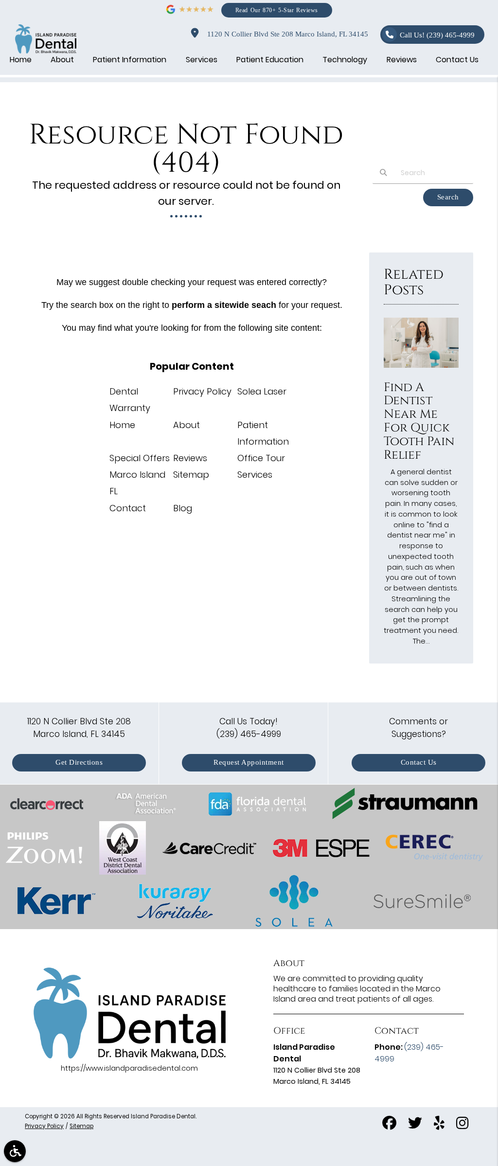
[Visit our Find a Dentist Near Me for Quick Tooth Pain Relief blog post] (421, 370)
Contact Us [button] (457, 59)
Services (254, 474)
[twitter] (415, 1124)
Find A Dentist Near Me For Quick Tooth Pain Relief (419, 421)
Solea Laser (261, 391)
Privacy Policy (202, 391)
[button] (15, 1151)
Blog (182, 508)
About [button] (62, 59)
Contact (127, 508)
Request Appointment (248, 762)
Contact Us (419, 762)
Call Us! (437, 35)
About (186, 425)
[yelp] (439, 1124)
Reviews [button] (402, 59)
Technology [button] (344, 59)
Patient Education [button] (269, 59)
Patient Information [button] (129, 59)
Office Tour (261, 458)
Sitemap (191, 474)
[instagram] (462, 1124)
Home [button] (21, 59)
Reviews (190, 458)
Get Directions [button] (79, 762)
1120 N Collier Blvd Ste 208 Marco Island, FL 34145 (285, 34)
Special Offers (139, 458)
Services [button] (201, 59)
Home (122, 425)
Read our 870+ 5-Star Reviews (276, 10)
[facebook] (389, 1124)
